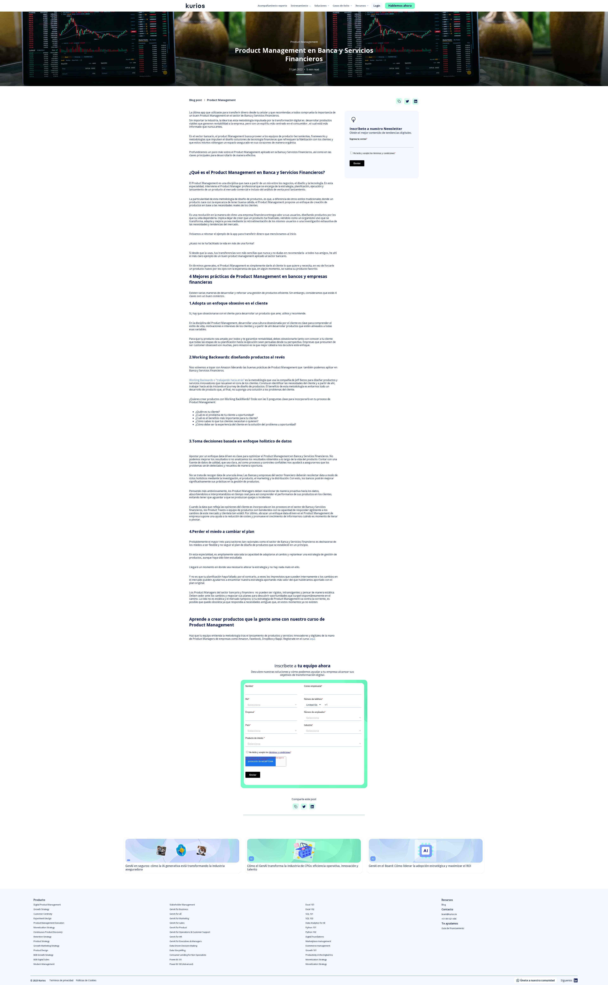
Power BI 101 (176, 959)
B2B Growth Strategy (43, 954)
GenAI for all (175, 913)
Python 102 (311, 932)
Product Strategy (42, 941)
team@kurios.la (449, 914)
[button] (301, 6)
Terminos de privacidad (61, 980)
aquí (312, 638)
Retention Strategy (42, 936)
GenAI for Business (179, 909)
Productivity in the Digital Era (319, 954)
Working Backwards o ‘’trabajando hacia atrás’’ (216, 380)
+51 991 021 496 (449, 918)
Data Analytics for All (315, 922)
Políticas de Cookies (86, 980)
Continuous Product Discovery (48, 932)
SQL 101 (309, 913)
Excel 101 (310, 904)
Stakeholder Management (182, 904)
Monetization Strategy (44, 927)
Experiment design (42, 918)
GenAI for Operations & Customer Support (190, 932)
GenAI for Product (178, 927)
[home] (195, 6)
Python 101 (311, 927)
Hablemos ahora (400, 5)
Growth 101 (311, 950)
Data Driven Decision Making (183, 945)
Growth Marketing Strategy (46, 945)
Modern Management (44, 964)
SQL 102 (309, 918)
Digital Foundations (315, 936)
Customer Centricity (43, 913)
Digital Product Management (47, 904)
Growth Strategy (41, 909)
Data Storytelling (177, 950)
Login (377, 5)
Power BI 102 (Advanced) (181, 964)
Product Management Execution (49, 922)
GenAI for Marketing (179, 918)
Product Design (41, 950)
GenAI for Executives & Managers (186, 941)
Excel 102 (310, 909)
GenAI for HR (176, 936)
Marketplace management (318, 941)
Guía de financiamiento (453, 928)
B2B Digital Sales (41, 959)
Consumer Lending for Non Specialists (188, 954)
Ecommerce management (318, 945)
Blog (444, 904)
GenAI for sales (177, 922)
